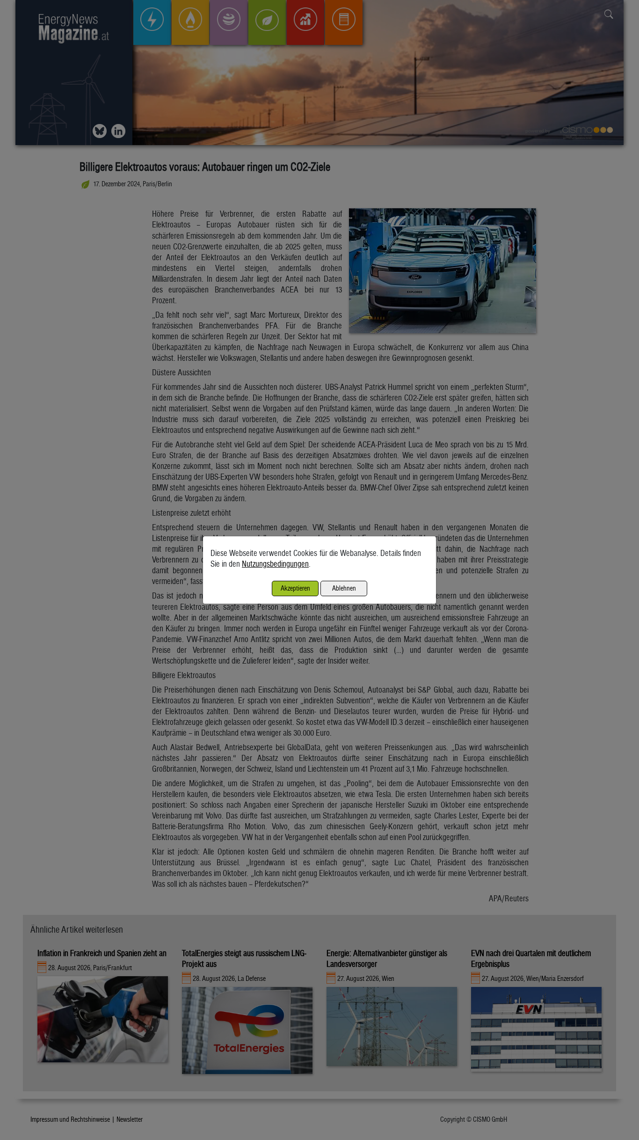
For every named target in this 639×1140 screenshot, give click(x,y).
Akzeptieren (295, 588)
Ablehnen (344, 588)
